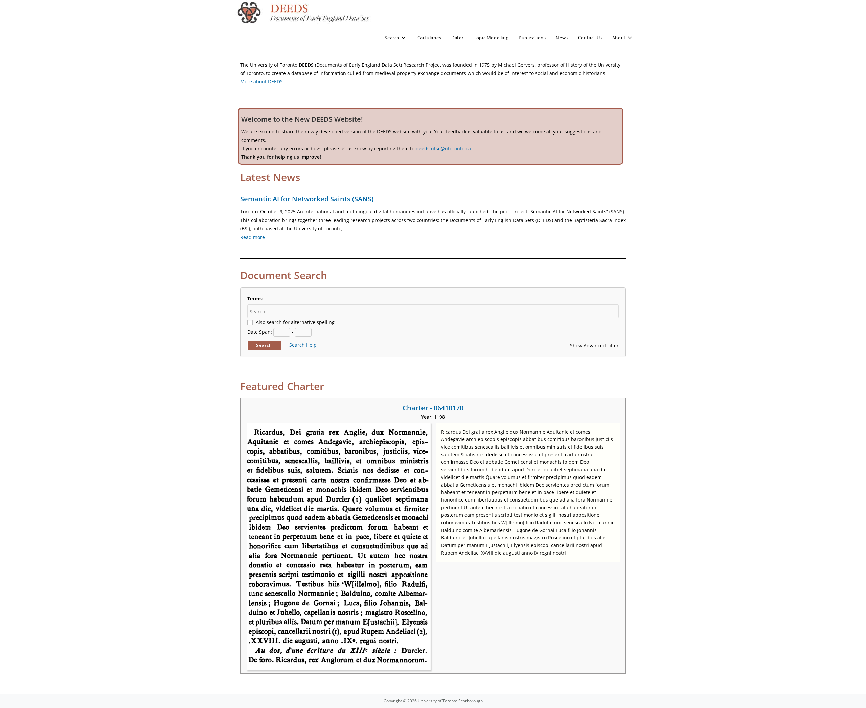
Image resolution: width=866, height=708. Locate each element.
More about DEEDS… (263, 81)
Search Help (303, 345)
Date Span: (259, 331)
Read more (252, 237)
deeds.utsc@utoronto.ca (443, 148)
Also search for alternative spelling (295, 322)
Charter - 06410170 (433, 407)
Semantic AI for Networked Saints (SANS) (306, 198)
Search (264, 345)
